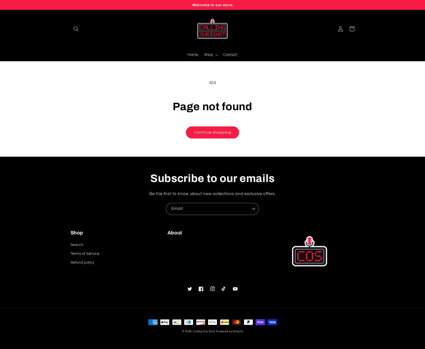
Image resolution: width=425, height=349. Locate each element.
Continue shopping (212, 132)
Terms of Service (85, 254)
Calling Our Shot (204, 331)
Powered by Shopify (229, 331)
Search (77, 245)
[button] (76, 28)
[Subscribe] (253, 209)
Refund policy (82, 262)
